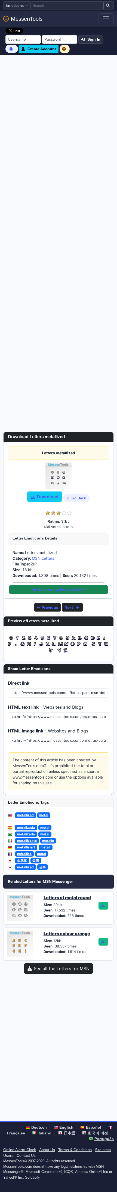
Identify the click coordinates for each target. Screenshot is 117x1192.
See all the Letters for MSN (62, 968)
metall (45, 847)
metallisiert (26, 847)
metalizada (26, 828)
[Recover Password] (11, 49)
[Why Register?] (65, 49)
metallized (25, 815)
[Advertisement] (58, 116)
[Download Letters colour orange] (103, 942)
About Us (47, 1150)
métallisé (24, 854)
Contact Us (26, 1155)
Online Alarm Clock (19, 1150)
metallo (48, 841)
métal (41, 854)
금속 (42, 867)
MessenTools (26, 19)
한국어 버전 (98, 1133)
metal (43, 815)
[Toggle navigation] (106, 18)
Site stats (103, 1150)
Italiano (44, 1133)
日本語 (69, 1133)
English (66, 1127)
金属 (35, 860)
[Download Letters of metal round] (103, 906)
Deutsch (39, 1127)
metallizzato (27, 841)
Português (104, 1139)
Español (93, 1127)
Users (8, 1155)
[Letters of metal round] (20, 907)
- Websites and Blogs (46, 707)
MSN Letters (43, 558)
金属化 (22, 860)
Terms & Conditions (75, 1150)
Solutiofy (32, 1177)
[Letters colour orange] (20, 943)
